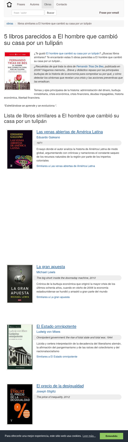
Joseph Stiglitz (46, 391)
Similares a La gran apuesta (53, 297)
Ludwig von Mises (48, 331)
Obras (47, 4)
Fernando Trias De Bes (90, 66)
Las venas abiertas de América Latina (69, 131)
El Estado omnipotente (56, 326)
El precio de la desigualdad (60, 385)
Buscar (50, 12)
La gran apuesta (50, 266)
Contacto (61, 4)
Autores (34, 4)
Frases (21, 4)
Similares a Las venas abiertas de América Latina (65, 166)
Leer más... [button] (89, 436)
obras (9, 23)
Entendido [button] (112, 436)
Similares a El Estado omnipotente (56, 356)
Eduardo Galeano (48, 137)
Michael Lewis (45, 272)
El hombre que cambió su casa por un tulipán (73, 53)
